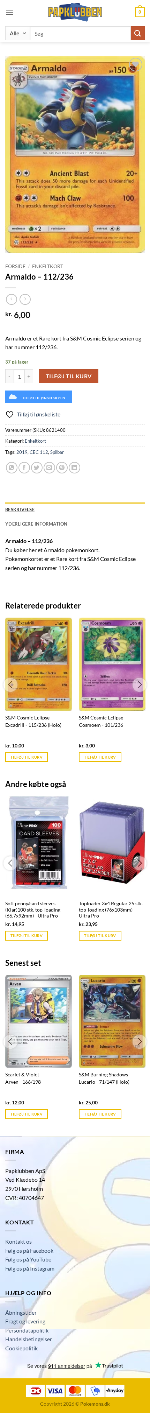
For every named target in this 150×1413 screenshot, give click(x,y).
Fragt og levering (25, 1321)
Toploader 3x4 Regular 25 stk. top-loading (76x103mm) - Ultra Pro (111, 910)
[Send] (138, 33)
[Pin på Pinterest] (62, 467)
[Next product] (11, 299)
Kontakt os (18, 1241)
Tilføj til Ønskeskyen (43, 398)
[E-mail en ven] (49, 467)
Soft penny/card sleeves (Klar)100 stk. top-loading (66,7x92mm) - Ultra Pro (32, 910)
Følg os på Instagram (29, 1268)
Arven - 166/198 (23, 1082)
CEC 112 (39, 452)
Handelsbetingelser (28, 1339)
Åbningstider (21, 1312)
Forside (15, 266)
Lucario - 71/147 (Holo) (104, 1082)
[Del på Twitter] (37, 467)
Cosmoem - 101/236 (101, 725)
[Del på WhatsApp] (11, 467)
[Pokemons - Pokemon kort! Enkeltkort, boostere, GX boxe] (75, 12)
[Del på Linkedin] (74, 467)
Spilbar (57, 452)
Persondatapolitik (26, 1330)
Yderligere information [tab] (36, 524)
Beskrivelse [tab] (20, 509)
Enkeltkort (47, 266)
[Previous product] (25, 299)
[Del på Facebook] (24, 467)
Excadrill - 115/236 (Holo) (33, 725)
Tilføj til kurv (69, 376)
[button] (9, 12)
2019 (22, 452)
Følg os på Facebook (29, 1250)
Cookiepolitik (21, 1348)
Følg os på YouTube (28, 1259)
